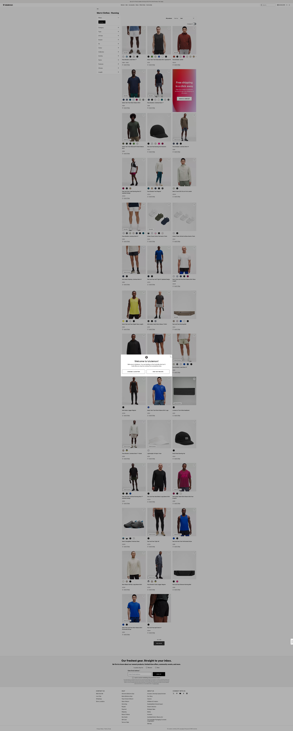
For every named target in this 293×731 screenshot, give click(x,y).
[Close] (171, 356)
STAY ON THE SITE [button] (158, 371)
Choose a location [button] (133, 371)
